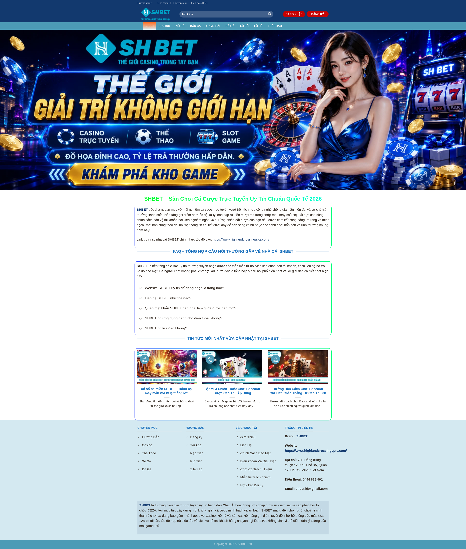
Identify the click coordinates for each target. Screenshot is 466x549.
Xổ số (244, 25)
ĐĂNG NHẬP (294, 14)
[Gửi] (269, 14)
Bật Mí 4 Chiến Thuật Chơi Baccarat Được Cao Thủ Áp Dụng (232, 391)
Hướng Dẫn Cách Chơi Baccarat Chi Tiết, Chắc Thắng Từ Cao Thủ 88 (298, 391)
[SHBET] (155, 14)
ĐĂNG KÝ (317, 14)
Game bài (213, 25)
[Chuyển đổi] (141, 288)
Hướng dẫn (144, 2)
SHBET (149, 25)
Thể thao (275, 25)
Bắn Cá (195, 25)
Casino (164, 25)
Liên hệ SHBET (200, 2)
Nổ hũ (180, 25)
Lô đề (258, 25)
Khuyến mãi (180, 2)
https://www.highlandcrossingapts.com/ (241, 239)
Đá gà (230, 25)
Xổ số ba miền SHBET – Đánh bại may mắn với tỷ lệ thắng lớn (167, 391)
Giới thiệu (163, 2)
